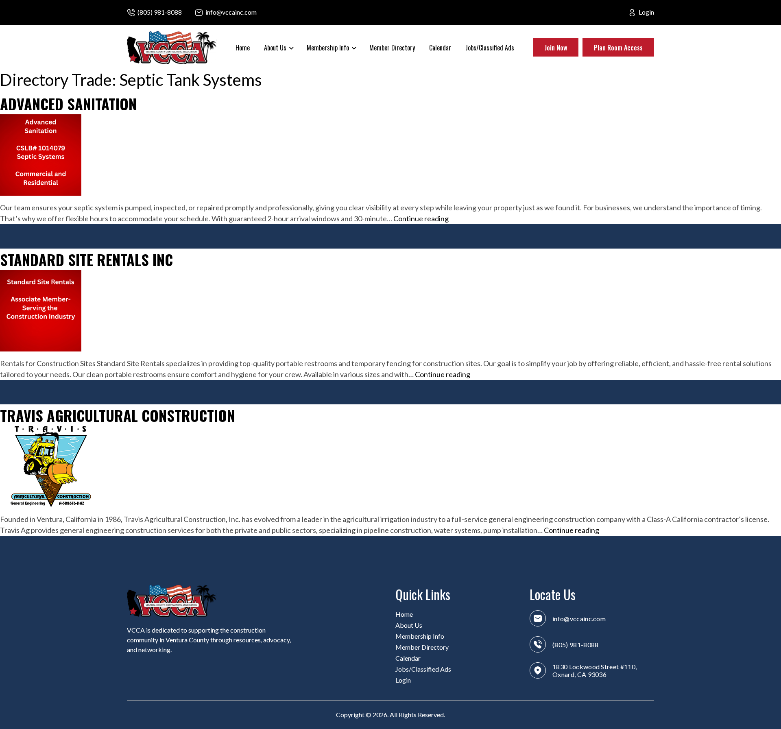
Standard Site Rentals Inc (86, 259)
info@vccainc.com (231, 12)
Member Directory (392, 47)
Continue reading (421, 219)
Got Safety (325, 124)
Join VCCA (324, 145)
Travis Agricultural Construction (117, 415)
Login (646, 12)
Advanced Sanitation (68, 103)
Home (243, 47)
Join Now (556, 47)
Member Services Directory (408, 80)
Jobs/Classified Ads (489, 47)
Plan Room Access (618, 47)
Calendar (440, 47)
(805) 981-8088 (159, 12)
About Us (408, 625)
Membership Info (419, 636)
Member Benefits (333, 80)
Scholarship (326, 102)
